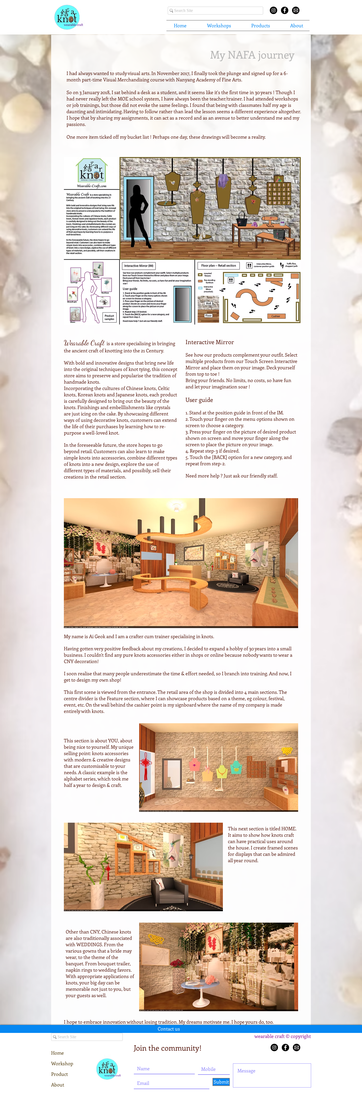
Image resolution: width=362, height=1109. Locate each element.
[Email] (295, 10)
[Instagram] (274, 1047)
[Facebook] (285, 1047)
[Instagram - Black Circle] (273, 10)
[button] (219, 25)
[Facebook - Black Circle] (284, 10)
